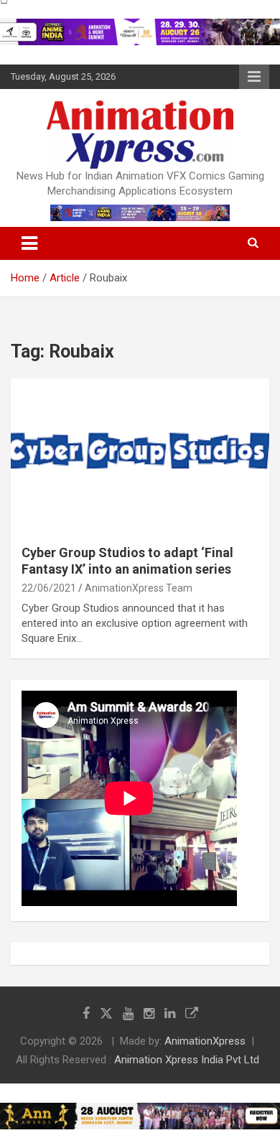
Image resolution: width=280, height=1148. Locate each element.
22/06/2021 (49, 588)
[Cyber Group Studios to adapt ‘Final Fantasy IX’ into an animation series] (140, 455)
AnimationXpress (205, 1041)
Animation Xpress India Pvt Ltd (186, 1059)
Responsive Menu (254, 77)
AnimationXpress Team (138, 588)
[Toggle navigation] (29, 243)
